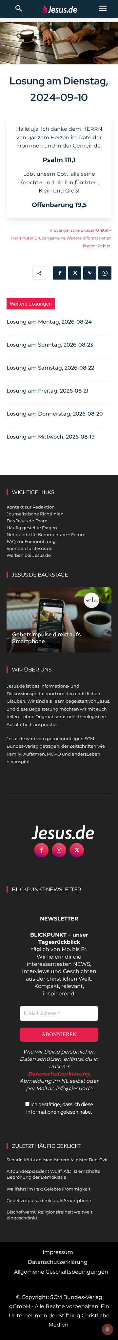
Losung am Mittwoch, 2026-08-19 (51, 437)
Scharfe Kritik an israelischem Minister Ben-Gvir (57, 1159)
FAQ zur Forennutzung (31, 541)
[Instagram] (59, 850)
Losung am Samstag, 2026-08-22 (50, 368)
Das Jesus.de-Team (27, 520)
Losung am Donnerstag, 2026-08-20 (55, 414)
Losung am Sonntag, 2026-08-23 (50, 345)
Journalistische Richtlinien (35, 513)
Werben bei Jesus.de (29, 555)
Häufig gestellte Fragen (32, 527)
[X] (74, 273)
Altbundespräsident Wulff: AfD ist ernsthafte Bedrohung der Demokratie (53, 1174)
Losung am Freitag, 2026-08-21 (47, 391)
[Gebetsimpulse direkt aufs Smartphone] (59, 619)
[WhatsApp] (104, 273)
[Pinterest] (89, 273)
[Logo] (56, 832)
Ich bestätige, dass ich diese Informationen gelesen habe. (59, 1108)
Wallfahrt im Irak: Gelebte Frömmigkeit (48, 1189)
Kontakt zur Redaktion (31, 507)
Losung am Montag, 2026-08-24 (49, 322)
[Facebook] (59, 273)
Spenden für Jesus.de (29, 548)
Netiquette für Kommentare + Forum (46, 534)
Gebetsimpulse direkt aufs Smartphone (46, 638)
